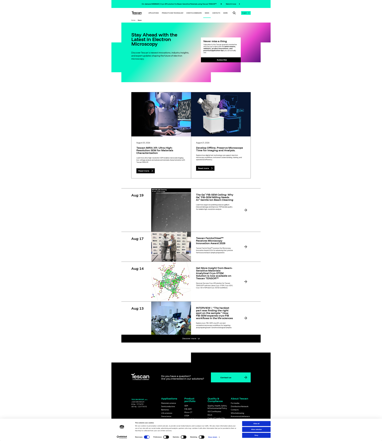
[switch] (166, 437)
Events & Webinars (194, 13)
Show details (212, 437)
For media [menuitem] (235, 403)
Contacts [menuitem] (235, 410)
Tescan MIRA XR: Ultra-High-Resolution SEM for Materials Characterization (154, 150)
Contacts (216, 13)
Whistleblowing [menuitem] (237, 413)
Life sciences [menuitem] (166, 413)
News (207, 13)
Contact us (225, 377)
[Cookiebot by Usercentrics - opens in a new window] (122, 437)
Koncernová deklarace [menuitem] (240, 416)
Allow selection (256, 429)
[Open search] (234, 13)
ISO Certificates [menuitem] (214, 411)
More (225, 13)
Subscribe (222, 60)
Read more (144, 171)
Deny (256, 435)
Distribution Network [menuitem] (239, 406)
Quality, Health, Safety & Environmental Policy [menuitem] (217, 407)
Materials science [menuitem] (168, 403)
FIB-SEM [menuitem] (188, 409)
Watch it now (231, 4)
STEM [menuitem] (186, 415)
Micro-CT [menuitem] (188, 412)
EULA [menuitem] (210, 415)
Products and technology (172, 13)
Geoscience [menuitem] (166, 416)
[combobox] (246, 13)
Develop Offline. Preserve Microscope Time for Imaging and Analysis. (219, 149)
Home (133, 20)
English (244, 13)
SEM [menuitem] (186, 406)
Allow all (256, 423)
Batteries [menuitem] (165, 410)
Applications (153, 13)
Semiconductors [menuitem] (168, 406)
